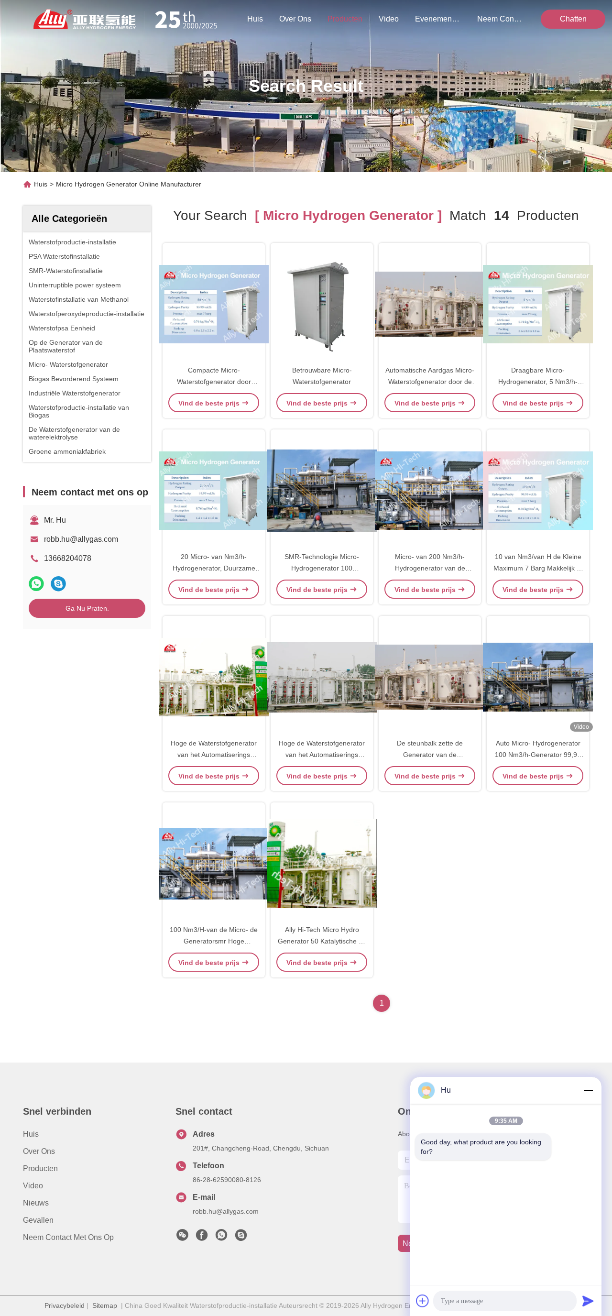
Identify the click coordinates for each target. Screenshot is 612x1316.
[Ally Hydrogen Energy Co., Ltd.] (129, 19)
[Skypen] (58, 583)
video (389, 19)
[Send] (588, 1300)
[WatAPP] (36, 583)
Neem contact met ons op (68, 1237)
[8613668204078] (221, 1237)
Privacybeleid (64, 1305)
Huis (255, 19)
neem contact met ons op (500, 19)
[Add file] (422, 1300)
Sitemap (104, 1305)
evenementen (438, 19)
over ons (295, 19)
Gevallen (38, 1220)
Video (33, 1186)
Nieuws (36, 1203)
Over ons (39, 1151)
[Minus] (588, 1090)
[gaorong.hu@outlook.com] (241, 1237)
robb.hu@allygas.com (81, 539)
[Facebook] (201, 1237)
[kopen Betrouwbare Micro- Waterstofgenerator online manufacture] (322, 303)
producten (345, 19)
